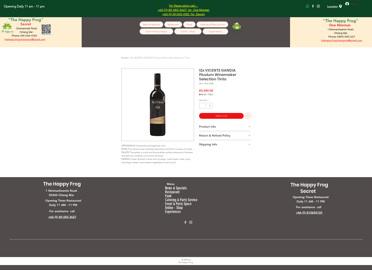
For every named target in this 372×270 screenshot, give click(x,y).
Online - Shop (174, 208)
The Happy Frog (62, 183)
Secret (308, 191)
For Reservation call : (183, 5)
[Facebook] (313, 6)
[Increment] (210, 105)
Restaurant (172, 192)
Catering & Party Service (181, 200)
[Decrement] (201, 105)
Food (168, 196)
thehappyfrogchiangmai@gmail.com (25, 39)
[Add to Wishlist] (248, 116)
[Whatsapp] (308, 6)
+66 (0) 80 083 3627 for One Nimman (183, 10)
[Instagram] (318, 6)
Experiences (173, 212)
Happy (340, 20)
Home (124, 57)
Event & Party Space (178, 204)
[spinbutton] (205, 105)
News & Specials (176, 188)
